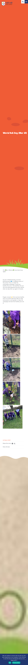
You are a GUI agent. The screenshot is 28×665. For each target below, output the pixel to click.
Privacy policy (16, 662)
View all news (6, 446)
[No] (25, 659)
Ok (10, 662)
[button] (12, 443)
